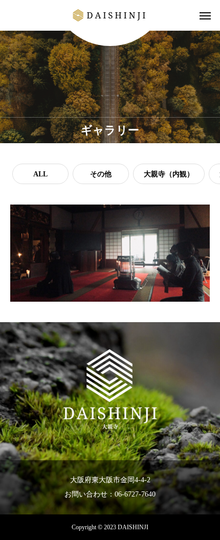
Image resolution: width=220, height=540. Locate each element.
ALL (40, 174)
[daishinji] (110, 15)
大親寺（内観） (169, 174)
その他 (101, 174)
